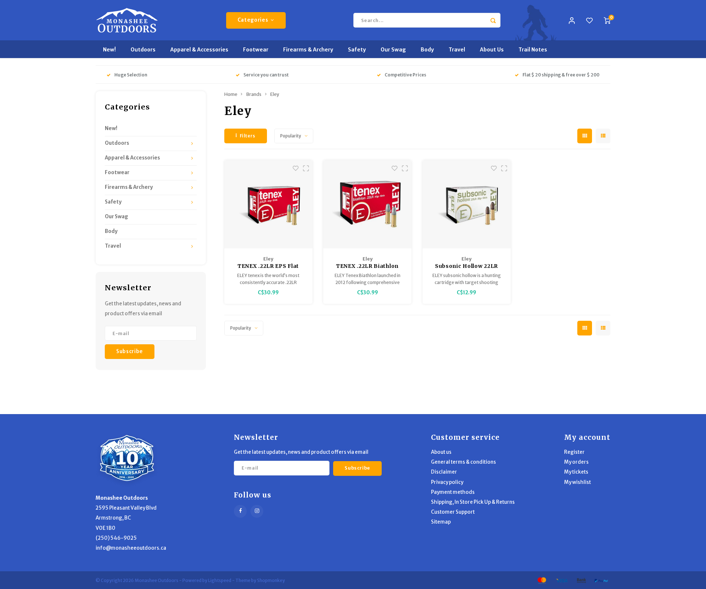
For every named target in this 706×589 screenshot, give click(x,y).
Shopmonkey (271, 580)
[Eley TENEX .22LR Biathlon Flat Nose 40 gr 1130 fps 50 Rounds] (367, 204)
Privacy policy (447, 482)
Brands (253, 94)
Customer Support (453, 512)
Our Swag (393, 49)
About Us (492, 49)
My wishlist (577, 482)
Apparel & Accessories (199, 49)
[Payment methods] (541, 580)
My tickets (576, 472)
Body (427, 49)
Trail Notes (532, 49)
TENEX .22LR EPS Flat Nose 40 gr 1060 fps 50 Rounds (268, 266)
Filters (248, 136)
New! (109, 49)
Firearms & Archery (308, 49)
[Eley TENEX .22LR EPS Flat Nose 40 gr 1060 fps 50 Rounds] (268, 204)
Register (574, 452)
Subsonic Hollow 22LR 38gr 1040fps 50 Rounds (466, 266)
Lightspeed (219, 580)
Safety (357, 49)
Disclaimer (444, 472)
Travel (457, 49)
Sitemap (441, 522)
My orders (576, 462)
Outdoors (143, 49)
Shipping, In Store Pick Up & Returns (473, 502)
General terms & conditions (463, 462)
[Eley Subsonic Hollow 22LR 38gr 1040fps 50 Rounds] (466, 204)
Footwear (255, 49)
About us (441, 452)
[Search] (493, 20)
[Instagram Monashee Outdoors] (256, 511)
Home (230, 94)
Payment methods (453, 492)
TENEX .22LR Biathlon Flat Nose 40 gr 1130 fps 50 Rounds (367, 266)
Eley (274, 94)
